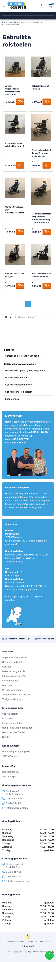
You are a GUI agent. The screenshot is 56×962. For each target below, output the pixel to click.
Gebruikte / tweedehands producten (25, 22)
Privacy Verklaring (12, 690)
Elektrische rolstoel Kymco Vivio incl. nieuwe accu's (41, 153)
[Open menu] (4, 6)
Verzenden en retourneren (16, 694)
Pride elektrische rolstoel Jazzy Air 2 (14, 144)
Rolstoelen (7, 718)
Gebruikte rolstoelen (16, 377)
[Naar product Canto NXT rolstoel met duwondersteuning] (14, 187)
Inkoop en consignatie (14, 676)
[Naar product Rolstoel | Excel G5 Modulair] (41, 66)
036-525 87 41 (14, 798)
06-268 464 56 (14, 803)
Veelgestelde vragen (13, 699)
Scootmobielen (10, 713)
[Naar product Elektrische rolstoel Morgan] (14, 254)
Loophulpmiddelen (12, 723)
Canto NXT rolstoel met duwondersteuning (14, 210)
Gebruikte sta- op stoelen (18, 391)
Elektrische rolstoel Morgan (14, 275)
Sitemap (43, 941)
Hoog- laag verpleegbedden (17, 727)
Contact (6, 666)
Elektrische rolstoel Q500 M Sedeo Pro (41, 275)
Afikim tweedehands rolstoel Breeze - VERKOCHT (13, 90)
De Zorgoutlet (27, 941)
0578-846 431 (18, 442)
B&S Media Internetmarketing (36, 952)
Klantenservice (10, 680)
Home (4, 22)
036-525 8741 (21, 439)
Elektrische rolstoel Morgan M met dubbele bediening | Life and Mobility (41, 218)
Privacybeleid (28, 946)
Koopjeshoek (12, 399)
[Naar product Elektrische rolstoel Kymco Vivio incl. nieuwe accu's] (41, 128)
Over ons (7, 685)
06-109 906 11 (13, 876)
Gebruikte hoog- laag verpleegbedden (25, 370)
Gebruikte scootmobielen (18, 384)
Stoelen (6, 737)
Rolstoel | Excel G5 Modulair (41, 87)
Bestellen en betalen (13, 662)
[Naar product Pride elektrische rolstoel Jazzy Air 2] (14, 124)
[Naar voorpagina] (16, 5)
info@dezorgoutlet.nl (17, 808)
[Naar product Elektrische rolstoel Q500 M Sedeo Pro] (41, 254)
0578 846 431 (13, 871)
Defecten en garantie (13, 671)
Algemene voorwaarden (15, 657)
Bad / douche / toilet (13, 732)
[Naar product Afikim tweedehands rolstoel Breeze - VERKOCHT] (14, 66)
